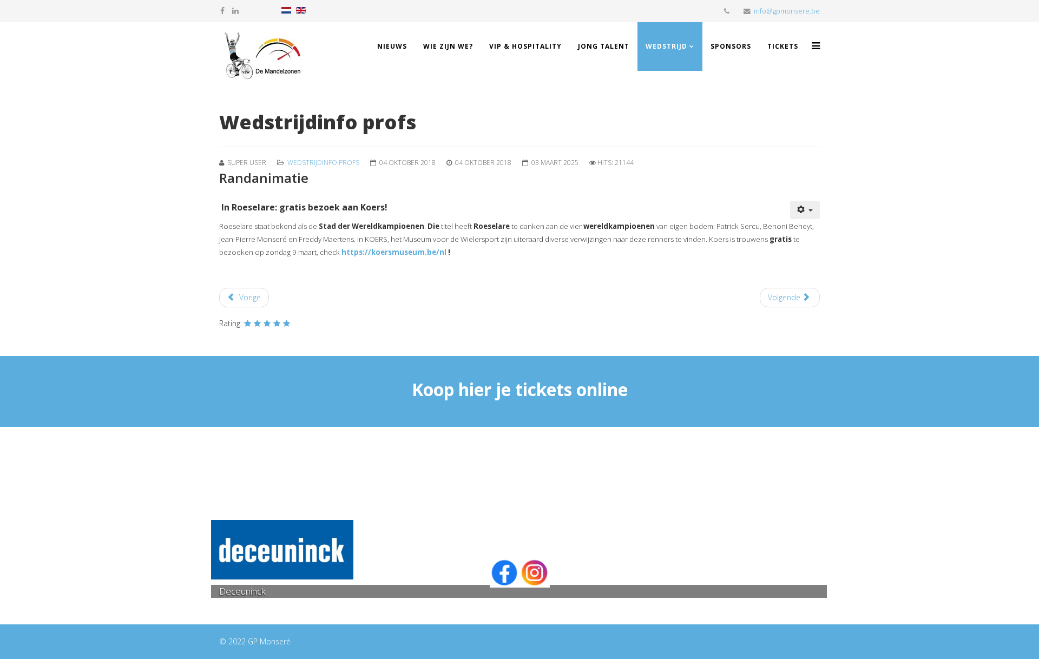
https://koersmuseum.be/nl (393, 252)
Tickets (782, 46)
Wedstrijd (666, 46)
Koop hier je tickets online (520, 389)
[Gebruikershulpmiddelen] (805, 210)
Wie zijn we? (448, 46)
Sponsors (731, 46)
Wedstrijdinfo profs (323, 162)
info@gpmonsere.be (787, 11)
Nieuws (392, 46)
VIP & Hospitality (525, 46)
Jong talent (603, 46)
